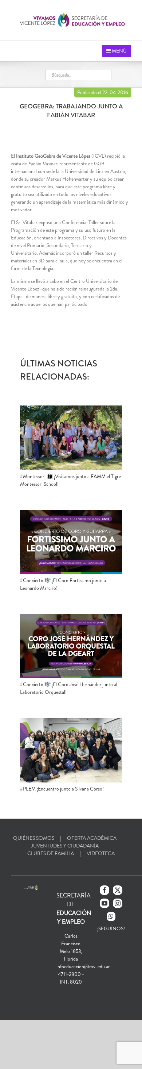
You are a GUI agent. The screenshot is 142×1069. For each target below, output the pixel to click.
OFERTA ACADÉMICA (92, 838)
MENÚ (119, 50)
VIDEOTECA (101, 853)
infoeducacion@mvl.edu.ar (83, 966)
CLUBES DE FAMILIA (50, 853)
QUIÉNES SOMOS (33, 838)
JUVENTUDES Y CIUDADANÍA (65, 845)
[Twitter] (117, 890)
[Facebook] (104, 890)
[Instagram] (117, 903)
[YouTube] (104, 903)
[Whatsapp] (111, 916)
